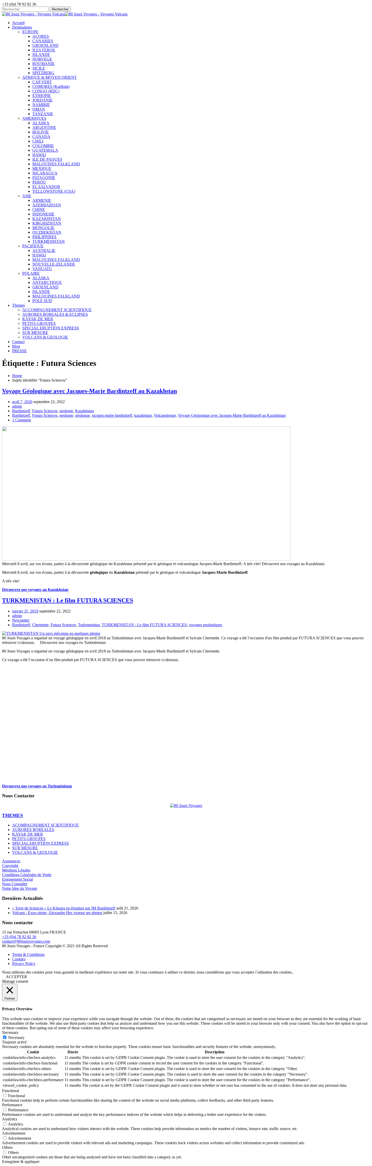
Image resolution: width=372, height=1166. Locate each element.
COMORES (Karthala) (51, 86)
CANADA (41, 136)
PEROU (39, 182)
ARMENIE (41, 200)
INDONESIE (43, 214)
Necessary (16, 1037)
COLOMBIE (43, 146)
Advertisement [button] (13, 1133)
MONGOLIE (43, 228)
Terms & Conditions (28, 954)
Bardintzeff (21, 411)
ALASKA (40, 123)
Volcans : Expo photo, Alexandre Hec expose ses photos (57, 913)
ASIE (26, 196)
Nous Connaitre (14, 884)
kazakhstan (143, 415)
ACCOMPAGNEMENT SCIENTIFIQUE (57, 310)
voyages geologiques (205, 625)
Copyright (10, 865)
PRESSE (19, 351)
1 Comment (21, 420)
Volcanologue (165, 415)
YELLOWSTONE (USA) (53, 191)
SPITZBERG (43, 73)
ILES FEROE (43, 50)
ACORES (40, 36)
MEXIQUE (41, 168)
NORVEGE (42, 59)
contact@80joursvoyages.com (26, 941)
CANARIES (42, 41)
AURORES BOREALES (33, 829)
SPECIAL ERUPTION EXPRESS (50, 328)
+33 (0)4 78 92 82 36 (19, 937)
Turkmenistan (89, 625)
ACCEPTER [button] (16, 977)
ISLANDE (41, 54)
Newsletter (20, 620)
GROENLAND (45, 45)
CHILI (37, 141)
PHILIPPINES (44, 237)
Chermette (40, 625)
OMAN (38, 109)
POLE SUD (42, 301)
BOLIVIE (40, 132)
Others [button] (7, 1147)
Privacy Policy (23, 963)
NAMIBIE (41, 105)
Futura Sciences (44, 411)
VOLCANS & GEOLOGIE (45, 337)
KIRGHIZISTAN (46, 223)
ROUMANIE (43, 64)
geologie (66, 411)
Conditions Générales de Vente (26, 875)
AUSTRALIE (43, 250)
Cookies (18, 959)
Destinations (22, 27)
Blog (16, 346)
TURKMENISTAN (48, 241)
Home (17, 375)
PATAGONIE (43, 177)
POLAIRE (31, 273)
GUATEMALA (45, 150)
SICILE (38, 68)
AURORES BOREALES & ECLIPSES (55, 314)
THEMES (12, 815)
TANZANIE (42, 114)
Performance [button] (12, 1105)
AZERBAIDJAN (46, 205)
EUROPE (30, 32)
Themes (18, 305)
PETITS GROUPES (39, 323)
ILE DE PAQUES (47, 159)
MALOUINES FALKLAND (56, 164)
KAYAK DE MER (37, 319)
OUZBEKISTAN (46, 232)
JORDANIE (42, 100)
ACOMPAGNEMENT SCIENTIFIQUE (45, 825)
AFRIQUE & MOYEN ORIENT (49, 77)
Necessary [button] (10, 1032)
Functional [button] (10, 1091)
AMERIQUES (34, 118)
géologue (82, 415)
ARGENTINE (44, 127)
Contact (18, 342)
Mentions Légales (16, 870)
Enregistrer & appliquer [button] (20, 1161)
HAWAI (39, 155)
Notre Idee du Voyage (19, 888)
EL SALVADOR (46, 187)
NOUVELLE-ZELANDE (53, 264)
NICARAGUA (44, 173)
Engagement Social (17, 879)
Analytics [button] (9, 1119)
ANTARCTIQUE (47, 282)
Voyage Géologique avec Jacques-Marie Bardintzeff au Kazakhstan (89, 391)
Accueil (18, 23)
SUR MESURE (35, 332)
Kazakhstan (84, 411)
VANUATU (42, 269)
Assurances (11, 861)
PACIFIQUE (33, 246)
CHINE (38, 209)
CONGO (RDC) (45, 91)
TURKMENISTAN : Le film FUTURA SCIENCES (67, 600)
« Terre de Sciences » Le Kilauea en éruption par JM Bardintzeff (63, 908)
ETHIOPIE (41, 95)
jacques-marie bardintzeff (112, 415)
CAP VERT (42, 82)
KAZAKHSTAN (46, 218)
